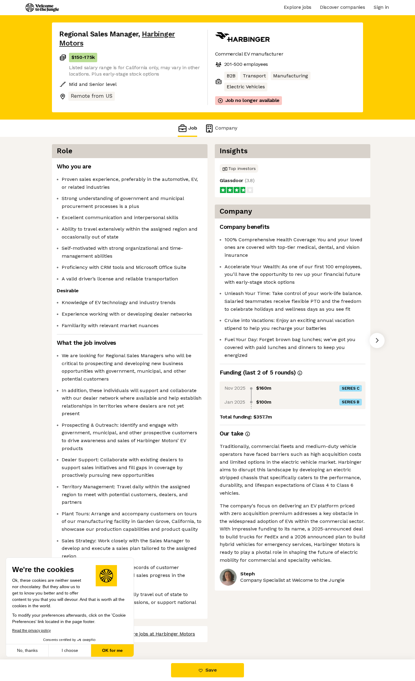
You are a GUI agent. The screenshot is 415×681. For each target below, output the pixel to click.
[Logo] (42, 7)
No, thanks (27, 650)
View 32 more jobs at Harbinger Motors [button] (151, 634)
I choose (70, 650)
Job (192, 128)
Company (226, 128)
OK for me (112, 650)
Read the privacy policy (31, 630)
